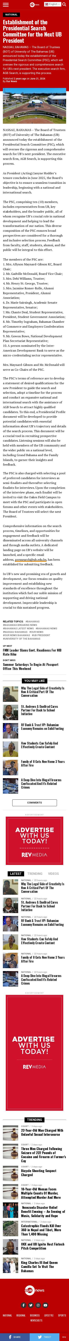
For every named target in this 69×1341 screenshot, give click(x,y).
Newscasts (36, 1320)
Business (35, 1315)
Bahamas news (47, 628)
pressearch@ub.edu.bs (30, 559)
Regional (20, 1315)
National (7, 1315)
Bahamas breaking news (20, 625)
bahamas (33, 621)
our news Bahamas (17, 635)
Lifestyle (48, 1315)
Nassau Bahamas (15, 632)
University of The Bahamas (22, 639)
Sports (62, 1315)
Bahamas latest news (19, 628)
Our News (11, 81)
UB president (41, 635)
